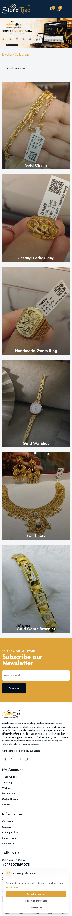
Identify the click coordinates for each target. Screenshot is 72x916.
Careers (6, 827)
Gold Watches (36, 443)
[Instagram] (26, 759)
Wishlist (6, 788)
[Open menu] (65, 9)
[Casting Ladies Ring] (36, 218)
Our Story (7, 821)
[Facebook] (5, 759)
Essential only (36, 907)
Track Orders (9, 777)
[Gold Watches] (36, 403)
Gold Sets (36, 536)
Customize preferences (36, 900)
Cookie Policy (12, 886)
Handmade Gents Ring (36, 351)
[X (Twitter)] (12, 759)
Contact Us (8, 843)
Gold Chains (36, 165)
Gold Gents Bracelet (36, 629)
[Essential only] (63, 873)
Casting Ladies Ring (36, 258)
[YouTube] (19, 759)
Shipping (7, 782)
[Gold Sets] (36, 496)
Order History (10, 799)
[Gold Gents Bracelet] (36, 589)
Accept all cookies (36, 894)
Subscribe (14, 688)
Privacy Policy (10, 832)
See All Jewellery (15, 68)
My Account (8, 793)
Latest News (9, 838)
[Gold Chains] (36, 125)
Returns (6, 804)
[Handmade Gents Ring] (36, 311)
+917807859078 (16, 864)
